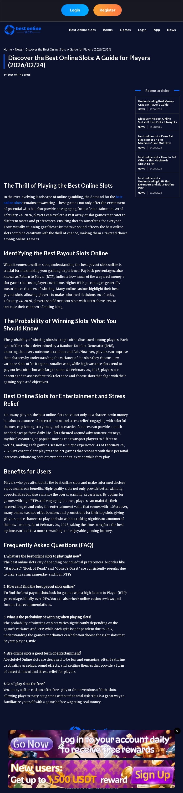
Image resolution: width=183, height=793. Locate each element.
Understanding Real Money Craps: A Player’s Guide (156, 102)
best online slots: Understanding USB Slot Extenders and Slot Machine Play (156, 183)
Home (8, 49)
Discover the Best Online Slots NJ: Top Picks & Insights (157, 120)
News (18, 49)
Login (75, 10)
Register (108, 10)
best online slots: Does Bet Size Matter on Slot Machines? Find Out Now (155, 139)
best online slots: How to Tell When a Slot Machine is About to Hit (157, 160)
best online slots (18, 74)
